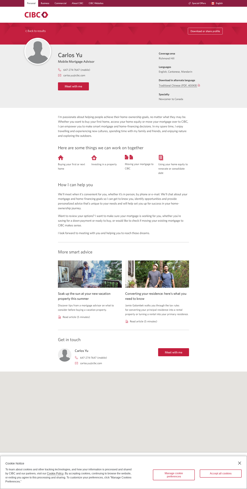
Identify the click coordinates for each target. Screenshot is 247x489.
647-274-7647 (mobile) (76, 69)
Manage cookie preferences (174, 475)
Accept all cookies (221, 473)
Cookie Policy (55, 473)
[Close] (240, 463)
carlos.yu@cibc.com (74, 75)
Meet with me (73, 86)
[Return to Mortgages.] (36, 15)
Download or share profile (205, 31)
